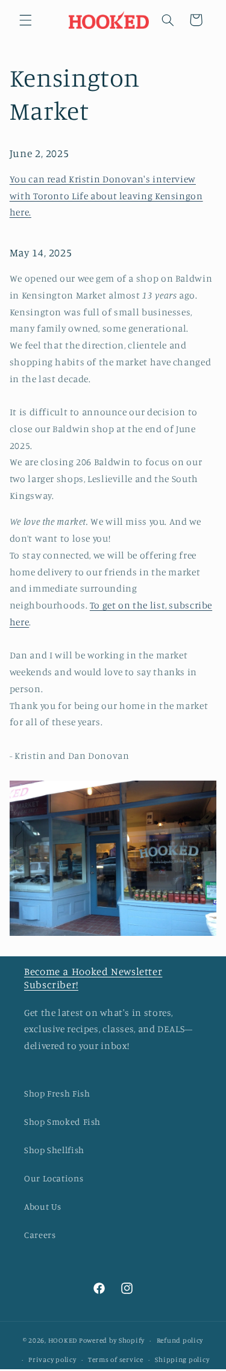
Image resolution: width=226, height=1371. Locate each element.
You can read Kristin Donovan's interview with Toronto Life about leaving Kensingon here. (106, 195)
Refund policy (180, 1340)
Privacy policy (52, 1359)
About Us (42, 1206)
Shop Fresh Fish (57, 1093)
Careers (39, 1235)
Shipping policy (182, 1359)
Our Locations (53, 1178)
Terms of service (115, 1359)
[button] (25, 20)
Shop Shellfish (54, 1150)
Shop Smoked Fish (62, 1121)
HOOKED (62, 1340)
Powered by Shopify (112, 1340)
